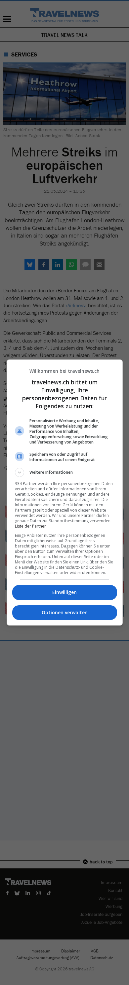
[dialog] (65, 492)
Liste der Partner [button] (30, 526)
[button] (64, 472)
